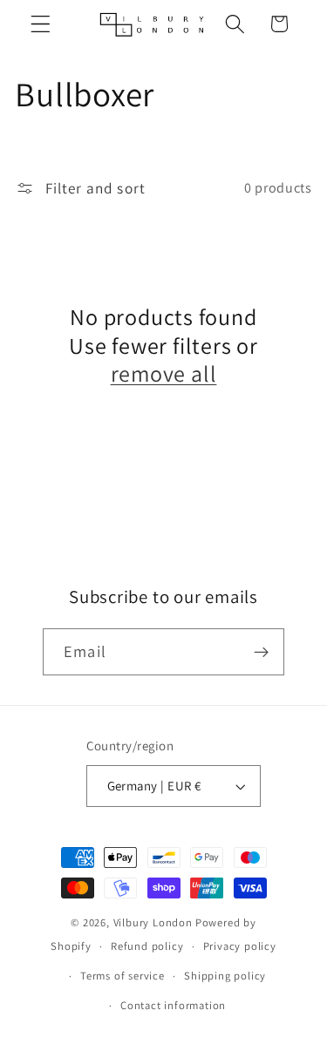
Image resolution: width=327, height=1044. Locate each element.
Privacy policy (239, 946)
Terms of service (122, 975)
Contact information (173, 1005)
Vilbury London (153, 922)
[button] (40, 24)
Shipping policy (225, 975)
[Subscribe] (261, 651)
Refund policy (147, 946)
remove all (164, 373)
